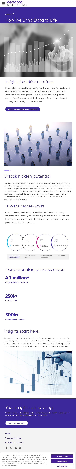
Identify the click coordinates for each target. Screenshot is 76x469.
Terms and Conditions (13, 438)
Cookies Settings (62, 466)
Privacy (8, 433)
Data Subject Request (13, 443)
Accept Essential (62, 461)
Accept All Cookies (62, 456)
